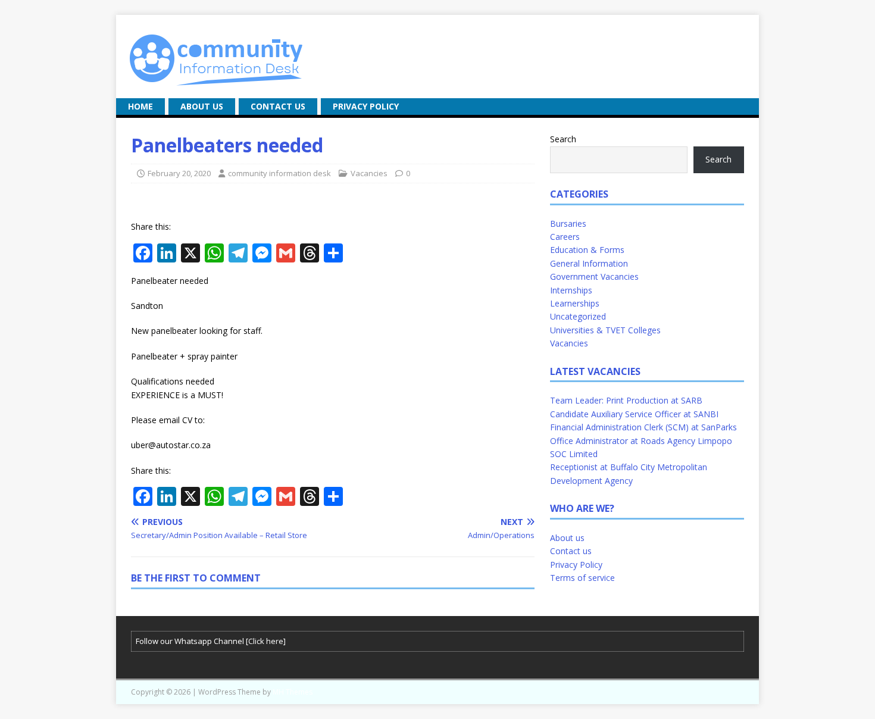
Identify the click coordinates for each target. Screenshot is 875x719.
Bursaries (568, 223)
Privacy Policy (366, 106)
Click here (265, 641)
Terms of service (582, 577)
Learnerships (574, 303)
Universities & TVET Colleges (605, 330)
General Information (589, 263)
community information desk (279, 173)
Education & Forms (587, 249)
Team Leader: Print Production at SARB (626, 400)
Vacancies (369, 173)
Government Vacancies (594, 276)
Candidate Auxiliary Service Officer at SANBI (634, 414)
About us (201, 106)
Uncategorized (578, 316)
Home (140, 106)
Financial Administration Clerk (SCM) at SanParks (643, 427)
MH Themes (292, 692)
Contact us (278, 106)
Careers (565, 236)
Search (563, 139)
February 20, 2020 (179, 173)
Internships (571, 290)
